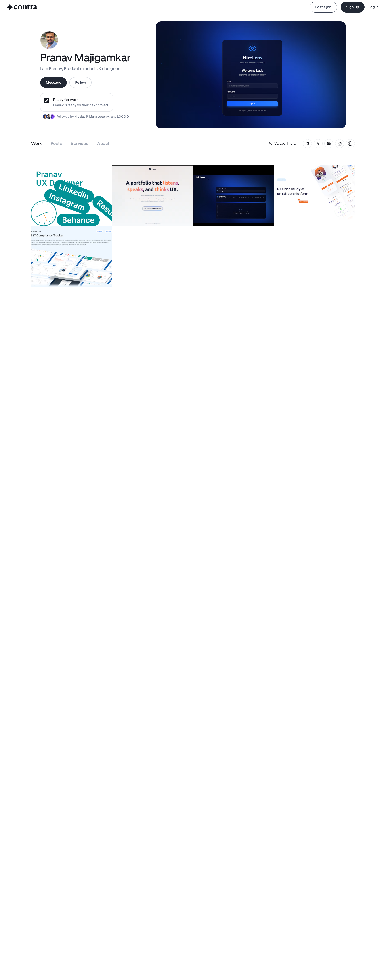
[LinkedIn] (307, 143)
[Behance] (329, 143)
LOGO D (123, 116)
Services (79, 143)
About (103, 143)
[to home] (22, 7)
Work (36, 143)
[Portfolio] (350, 143)
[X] (318, 143)
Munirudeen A (99, 116)
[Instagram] (339, 143)
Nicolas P (81, 116)
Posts (56, 143)
